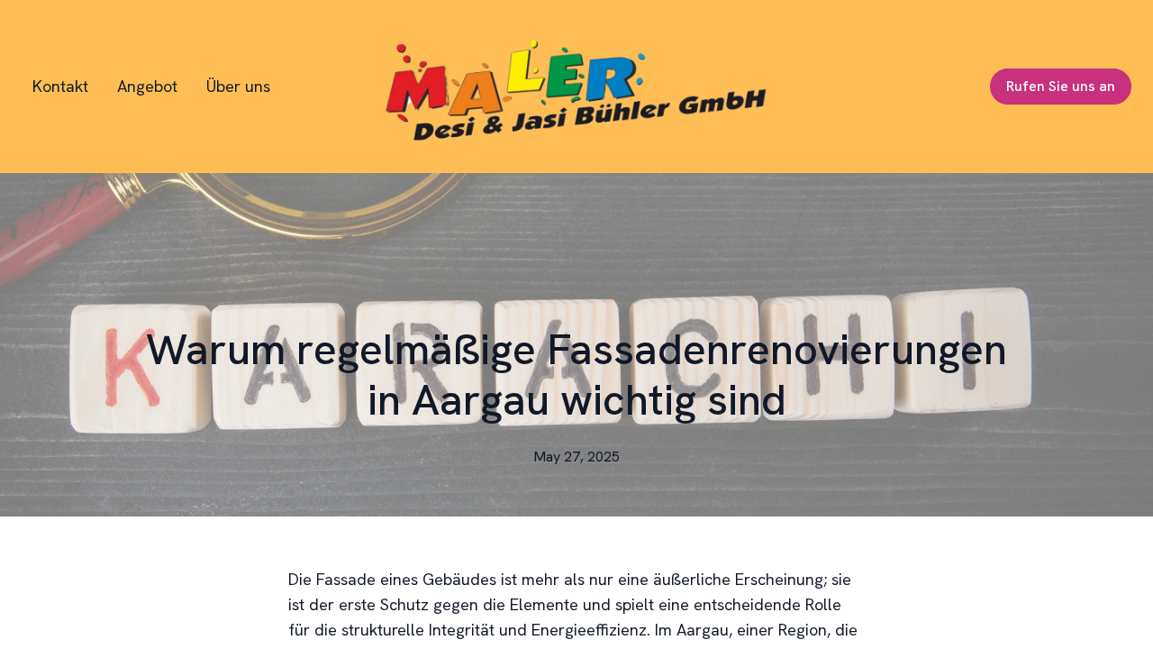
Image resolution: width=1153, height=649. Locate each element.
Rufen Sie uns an (1060, 86)
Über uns (238, 86)
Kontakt (60, 86)
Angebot (147, 86)
